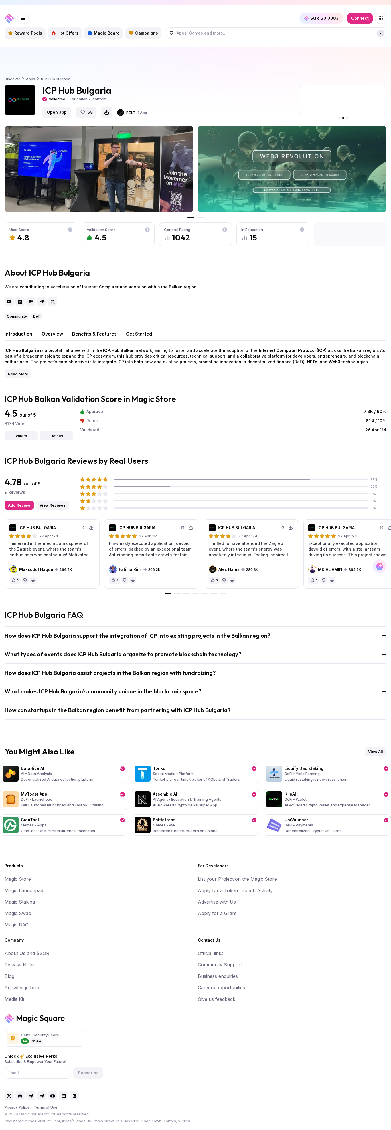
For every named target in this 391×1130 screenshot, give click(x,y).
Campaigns (146, 33)
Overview (52, 334)
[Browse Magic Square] (380, 18)
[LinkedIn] (20, 301)
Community (17, 316)
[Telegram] (41, 301)
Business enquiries (218, 976)
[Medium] (30, 301)
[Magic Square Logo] (9, 18)
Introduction (18, 334)
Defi (36, 316)
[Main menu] (23, 18)
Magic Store (18, 879)
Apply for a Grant (217, 913)
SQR (324, 18)
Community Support (220, 965)
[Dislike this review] (25, 580)
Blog (9, 976)
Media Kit (14, 999)
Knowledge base (22, 988)
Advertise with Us (217, 902)
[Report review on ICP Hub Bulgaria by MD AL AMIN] (382, 527)
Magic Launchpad (24, 890)
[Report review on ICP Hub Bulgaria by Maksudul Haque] (83, 527)
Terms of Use (45, 1107)
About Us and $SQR (27, 953)
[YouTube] (52, 1095)
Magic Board (107, 33)
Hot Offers (68, 33)
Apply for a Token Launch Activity (235, 890)
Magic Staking (20, 902)
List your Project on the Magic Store (237, 879)
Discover (12, 79)
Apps (30, 79)
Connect (360, 18)
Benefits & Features (94, 334)
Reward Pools (28, 33)
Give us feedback (216, 999)
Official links (211, 953)
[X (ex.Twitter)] (52, 301)
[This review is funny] (33, 580)
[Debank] (74, 1095)
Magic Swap (18, 913)
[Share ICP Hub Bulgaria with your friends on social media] (106, 112)
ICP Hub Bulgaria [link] (55, 79)
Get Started (139, 334)
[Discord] (9, 301)
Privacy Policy (17, 1107)
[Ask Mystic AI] (379, 566)
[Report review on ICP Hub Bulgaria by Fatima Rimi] (182, 527)
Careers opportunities (221, 988)
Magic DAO (17, 925)
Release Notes (20, 965)
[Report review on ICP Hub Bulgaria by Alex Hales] (282, 527)
